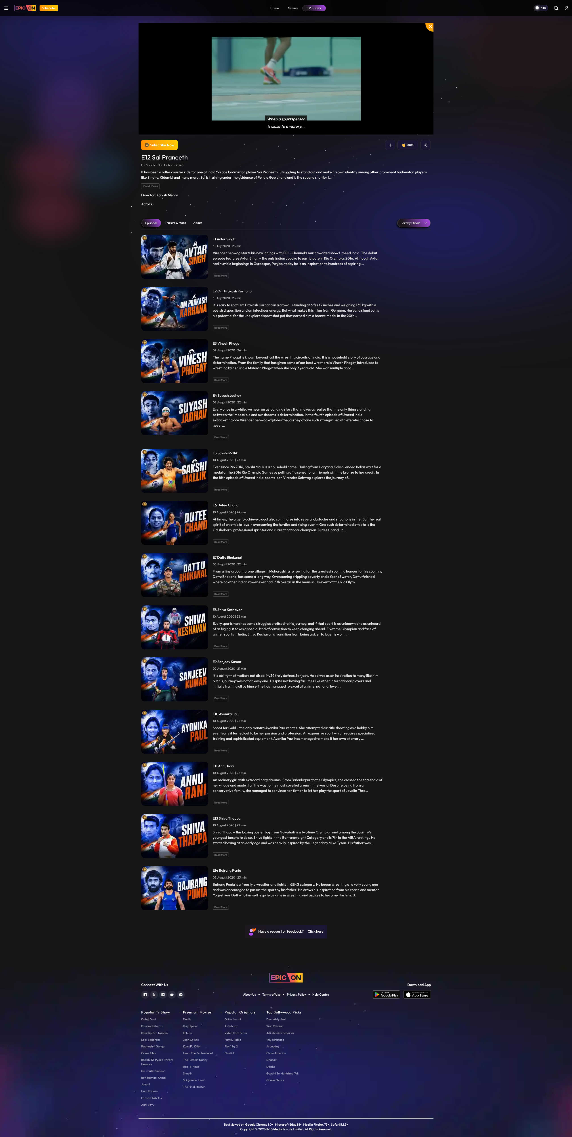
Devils (187, 1019)
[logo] (286, 977)
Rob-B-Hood (191, 1066)
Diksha (270, 1066)
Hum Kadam (149, 1091)
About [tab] (197, 223)
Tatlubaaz (231, 1026)
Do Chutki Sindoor (153, 1071)
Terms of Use (271, 994)
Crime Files (148, 1053)
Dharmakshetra (152, 1026)
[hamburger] (6, 8)
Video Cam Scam (236, 1033)
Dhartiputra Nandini (154, 1033)
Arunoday (273, 1046)
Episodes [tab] (151, 223)
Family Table (233, 1039)
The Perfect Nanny (195, 1059)
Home (274, 8)
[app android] (388, 994)
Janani (145, 1084)
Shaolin (187, 1073)
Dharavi (271, 1059)
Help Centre (320, 994)
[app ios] (417, 994)
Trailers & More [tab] (175, 223)
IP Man (187, 1033)
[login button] (566, 8)
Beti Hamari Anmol (153, 1077)
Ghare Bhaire (275, 1080)
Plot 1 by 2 (231, 1046)
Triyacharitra (275, 1039)
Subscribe (49, 8)
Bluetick (230, 1053)
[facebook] (145, 994)
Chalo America (276, 1053)
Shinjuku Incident (194, 1080)
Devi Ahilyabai (276, 1019)
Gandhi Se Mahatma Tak (282, 1073)
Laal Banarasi (150, 1039)
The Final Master (194, 1087)
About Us (249, 994)
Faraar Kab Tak (151, 1098)
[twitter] (154, 994)
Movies (293, 8)
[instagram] (181, 994)
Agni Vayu (147, 1104)
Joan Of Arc (191, 1039)
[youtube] (172, 994)
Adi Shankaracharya (280, 1033)
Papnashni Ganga (153, 1046)
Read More (150, 186)
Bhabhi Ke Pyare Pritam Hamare (157, 1062)
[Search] (555, 8)
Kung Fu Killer (192, 1046)
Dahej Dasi (148, 1019)
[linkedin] (163, 994)
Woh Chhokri (274, 1026)
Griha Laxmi (233, 1019)
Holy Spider (190, 1026)
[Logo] (25, 8)
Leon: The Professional (198, 1053)
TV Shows (314, 8)
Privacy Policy (296, 994)
